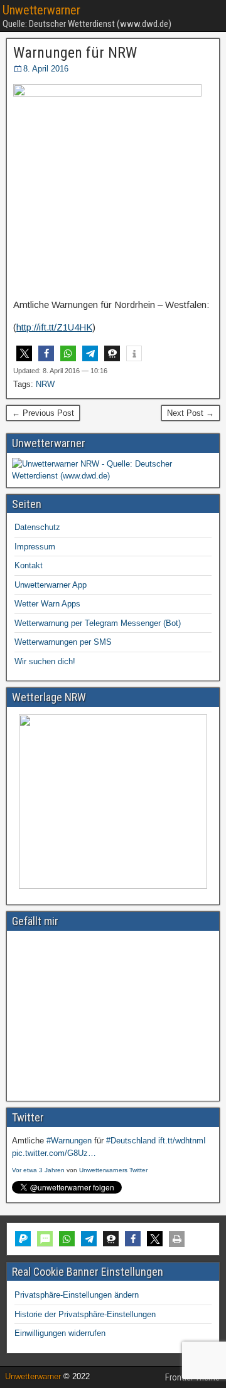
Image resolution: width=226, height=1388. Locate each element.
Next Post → (190, 413)
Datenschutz (37, 527)
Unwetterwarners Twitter (113, 1170)
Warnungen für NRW (75, 52)
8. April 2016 (45, 68)
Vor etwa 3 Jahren (38, 1170)
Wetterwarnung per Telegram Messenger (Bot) (97, 623)
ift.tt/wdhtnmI (182, 1140)
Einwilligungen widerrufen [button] (59, 1333)
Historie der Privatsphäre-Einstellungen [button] (85, 1314)
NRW (45, 384)
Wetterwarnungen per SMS (63, 642)
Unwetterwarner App (50, 585)
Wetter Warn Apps (47, 603)
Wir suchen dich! (44, 661)
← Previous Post (43, 413)
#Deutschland (131, 1140)
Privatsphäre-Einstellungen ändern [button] (76, 1295)
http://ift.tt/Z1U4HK (54, 327)
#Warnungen (69, 1140)
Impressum (34, 546)
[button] (24, 353)
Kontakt (28, 565)
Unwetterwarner (41, 10)
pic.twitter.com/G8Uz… (54, 1153)
